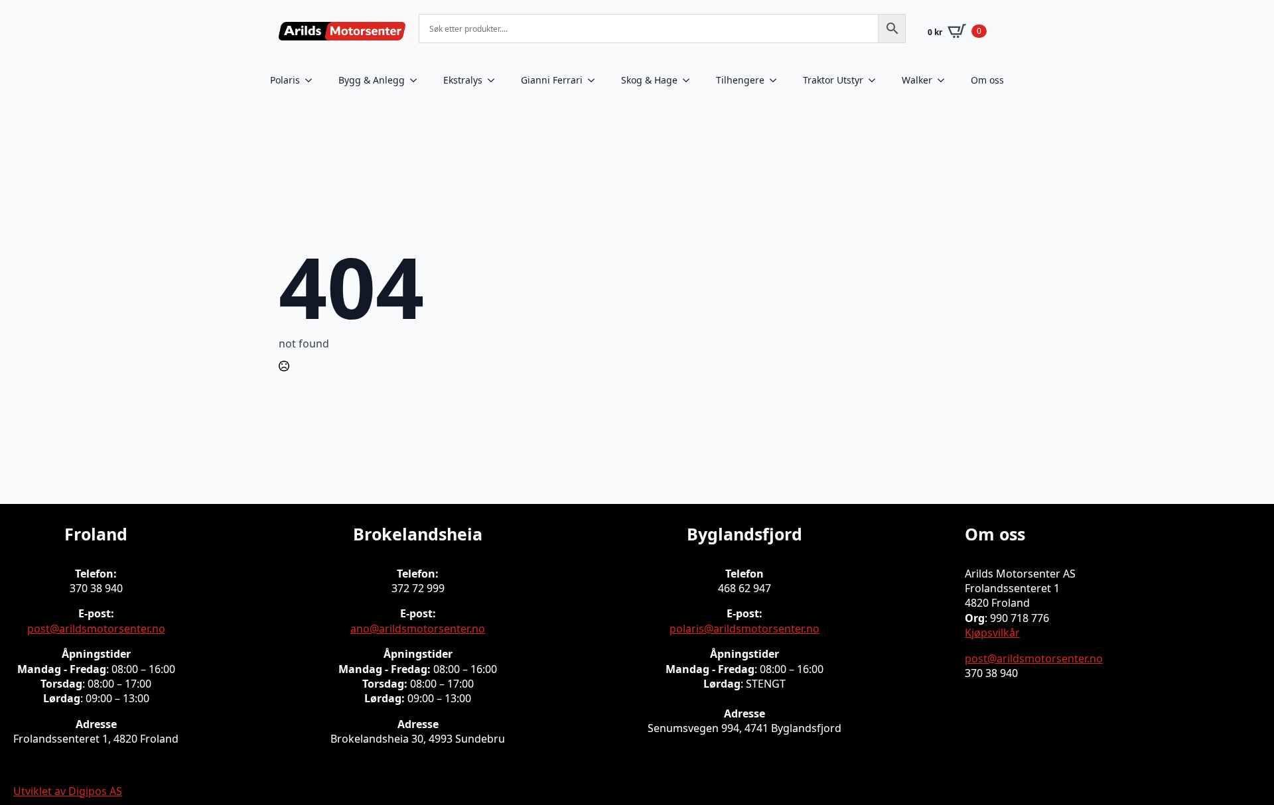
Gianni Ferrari (552, 80)
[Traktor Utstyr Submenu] (875, 80)
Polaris (285, 80)
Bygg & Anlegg (371, 80)
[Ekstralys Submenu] (495, 80)
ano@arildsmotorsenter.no (417, 628)
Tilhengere (740, 80)
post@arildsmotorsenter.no (96, 628)
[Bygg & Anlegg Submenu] (417, 80)
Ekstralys (462, 80)
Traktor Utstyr (833, 80)
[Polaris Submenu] (312, 80)
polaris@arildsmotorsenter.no (744, 628)
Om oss (987, 80)
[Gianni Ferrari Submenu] (595, 80)
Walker (917, 80)
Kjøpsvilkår (992, 632)
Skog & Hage (649, 80)
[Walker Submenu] (944, 80)
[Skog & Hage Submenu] (690, 80)
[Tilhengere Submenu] (777, 80)
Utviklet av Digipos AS (67, 791)
